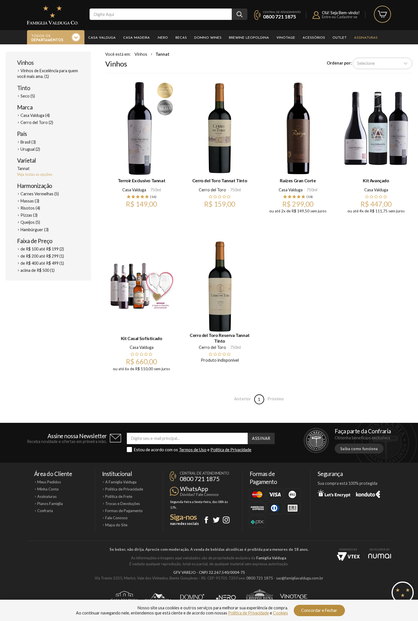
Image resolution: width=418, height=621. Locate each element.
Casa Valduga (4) (35, 115)
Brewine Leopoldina (249, 38)
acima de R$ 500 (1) (37, 270)
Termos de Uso (192, 449)
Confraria (45, 510)
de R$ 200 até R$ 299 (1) (42, 256)
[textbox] (161, 14)
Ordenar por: (339, 63)
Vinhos (25, 62)
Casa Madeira (136, 38)
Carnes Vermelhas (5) (39, 193)
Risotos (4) (30, 208)
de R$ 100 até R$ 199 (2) (42, 249)
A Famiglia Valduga (120, 482)
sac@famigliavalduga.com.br (299, 578)
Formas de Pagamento (124, 510)
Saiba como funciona (359, 448)
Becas (181, 38)
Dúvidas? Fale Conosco (199, 494)
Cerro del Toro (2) (36, 122)
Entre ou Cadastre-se (339, 17)
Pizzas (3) (29, 215)
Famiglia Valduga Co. (52, 15)
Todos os (47, 38)
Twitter (216, 519)
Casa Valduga (102, 38)
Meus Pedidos (49, 482)
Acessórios (314, 38)
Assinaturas (366, 38)
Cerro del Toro (212, 189)
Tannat (162, 54)
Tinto (23, 87)
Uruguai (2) (30, 149)
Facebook (206, 519)
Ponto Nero (226, 597)
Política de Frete (118, 496)
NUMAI (379, 556)
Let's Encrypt (334, 493)
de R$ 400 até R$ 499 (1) (42, 263)
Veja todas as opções (34, 174)
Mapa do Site (116, 525)
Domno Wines (208, 38)
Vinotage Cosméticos (294, 597)
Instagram (226, 519)
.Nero (162, 38)
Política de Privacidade (230, 449)
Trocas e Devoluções (122, 503)
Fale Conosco (116, 518)
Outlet (339, 38)
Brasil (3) (28, 142)
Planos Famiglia (50, 503)
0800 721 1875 (279, 17)
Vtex (348, 556)
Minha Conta (48, 489)
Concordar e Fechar (319, 610)
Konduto (368, 493)
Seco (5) (27, 96)
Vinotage (285, 38)
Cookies (280, 612)
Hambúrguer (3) (34, 229)
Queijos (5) (30, 222)
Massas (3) (29, 200)
